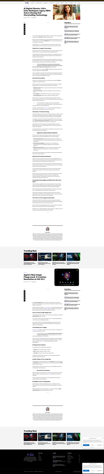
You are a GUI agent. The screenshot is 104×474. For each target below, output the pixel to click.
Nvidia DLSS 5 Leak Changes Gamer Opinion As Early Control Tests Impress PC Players (59, 263)
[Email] (24, 34)
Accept (86, 470)
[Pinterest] (24, 28)
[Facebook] (24, 24)
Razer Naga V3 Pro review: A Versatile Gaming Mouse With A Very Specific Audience (73, 263)
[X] (24, 26)
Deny (93, 470)
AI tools (39, 44)
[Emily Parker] (48, 229)
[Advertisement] (47, 28)
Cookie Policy (92, 472)
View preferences (99, 470)
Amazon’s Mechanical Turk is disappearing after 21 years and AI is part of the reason (44, 263)
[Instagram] (76, 471)
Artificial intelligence (26, 6)
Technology (65, 25)
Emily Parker (34, 17)
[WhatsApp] (24, 30)
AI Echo (46, 107)
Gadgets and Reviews (69, 261)
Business (65, 40)
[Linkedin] (24, 32)
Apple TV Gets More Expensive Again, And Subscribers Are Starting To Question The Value (71, 42)
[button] (102, 463)
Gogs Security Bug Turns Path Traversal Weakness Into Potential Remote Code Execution (71, 27)
